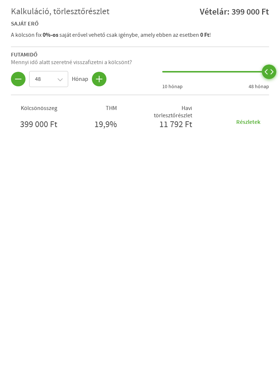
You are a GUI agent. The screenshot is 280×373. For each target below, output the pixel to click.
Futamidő (24, 54)
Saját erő (25, 23)
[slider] (269, 71)
